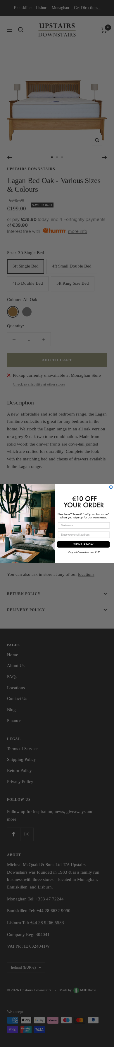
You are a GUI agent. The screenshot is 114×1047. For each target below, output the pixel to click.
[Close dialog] (111, 487)
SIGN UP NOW (83, 544)
